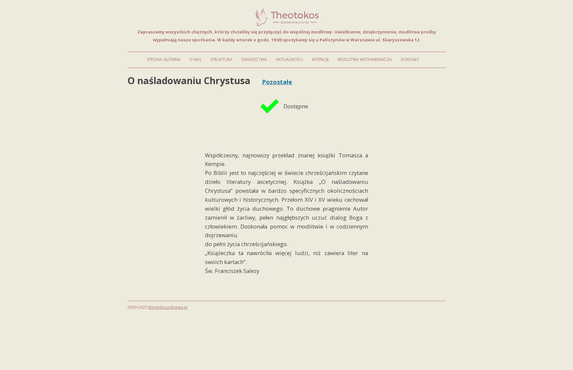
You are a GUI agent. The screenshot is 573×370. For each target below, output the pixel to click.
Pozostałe (277, 82)
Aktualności (289, 59)
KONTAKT (410, 59)
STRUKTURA (221, 59)
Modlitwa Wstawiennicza (365, 59)
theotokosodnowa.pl (168, 307)
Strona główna (164, 59)
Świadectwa (254, 59)
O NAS (195, 59)
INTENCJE (320, 59)
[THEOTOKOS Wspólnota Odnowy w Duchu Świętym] (286, 25)
